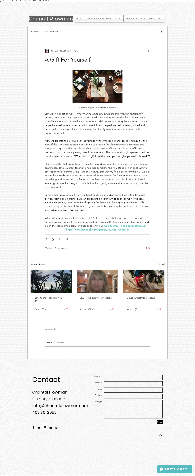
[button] (161, 31)
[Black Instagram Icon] (45, 427)
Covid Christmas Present (141, 297)
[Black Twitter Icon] (39, 427)
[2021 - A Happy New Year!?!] (97, 281)
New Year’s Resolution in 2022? (48, 299)
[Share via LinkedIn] (60, 239)
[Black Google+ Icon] (57, 427)
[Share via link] (67, 239)
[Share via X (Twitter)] (53, 239)
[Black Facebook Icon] (33, 427)
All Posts (34, 31)
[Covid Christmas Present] (143, 281)
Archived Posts (51, 31)
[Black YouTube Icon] (51, 427)
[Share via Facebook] (46, 239)
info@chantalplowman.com (60, 405)
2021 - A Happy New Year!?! (96, 297)
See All (161, 264)
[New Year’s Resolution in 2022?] (51, 281)
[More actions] (148, 51)
